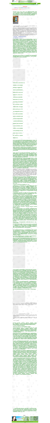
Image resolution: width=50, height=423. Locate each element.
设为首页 (33, 0)
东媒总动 (20, 4)
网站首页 (16, 4)
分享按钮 (25, 422)
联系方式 (18, 4)
